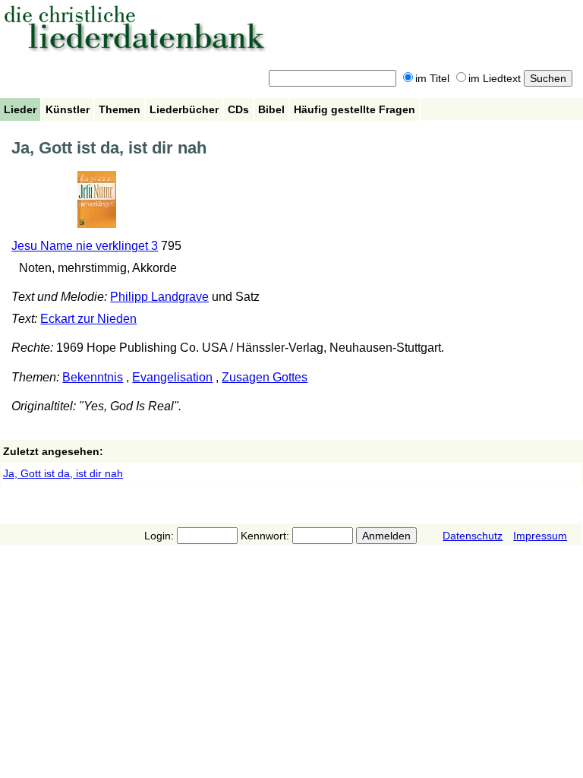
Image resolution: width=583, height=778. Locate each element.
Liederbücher (184, 109)
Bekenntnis (92, 377)
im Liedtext (494, 78)
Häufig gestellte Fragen (354, 109)
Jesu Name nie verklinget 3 (84, 245)
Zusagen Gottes (264, 377)
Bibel (271, 109)
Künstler (68, 109)
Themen (119, 109)
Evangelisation (172, 377)
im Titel (432, 78)
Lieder (20, 109)
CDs (238, 109)
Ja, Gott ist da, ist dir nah (63, 473)
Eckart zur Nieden (88, 318)
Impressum (540, 536)
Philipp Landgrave (159, 296)
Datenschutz (473, 536)
